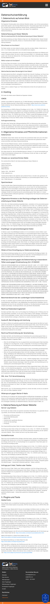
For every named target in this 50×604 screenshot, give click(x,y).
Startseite (4, 575)
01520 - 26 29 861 (30, 579)
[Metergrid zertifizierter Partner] (45, 598)
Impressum (4, 595)
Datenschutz (5, 597)
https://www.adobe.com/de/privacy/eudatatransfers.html (30, 532)
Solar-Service (5, 577)
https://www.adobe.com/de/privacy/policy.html (13, 541)
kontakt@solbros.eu (30, 574)
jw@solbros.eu (29, 577)
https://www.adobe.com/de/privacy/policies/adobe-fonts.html (16, 537)
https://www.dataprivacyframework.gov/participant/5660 (18, 552)
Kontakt (4, 588)
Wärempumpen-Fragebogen (9, 584)
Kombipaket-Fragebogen (8, 586)
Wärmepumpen (6, 579)
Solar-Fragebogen (6, 582)
